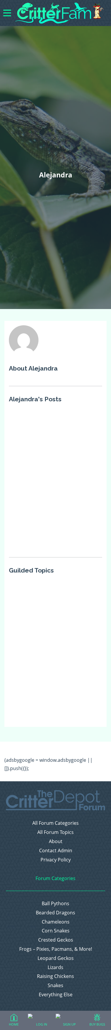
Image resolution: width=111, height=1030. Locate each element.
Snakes (55, 985)
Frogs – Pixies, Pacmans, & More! (55, 949)
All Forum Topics (55, 832)
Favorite (96, 417)
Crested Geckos (55, 940)
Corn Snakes (56, 931)
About (55, 841)
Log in (41, 1024)
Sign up (69, 1024)
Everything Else (56, 995)
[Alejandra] (23, 352)
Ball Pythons (55, 903)
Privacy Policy (56, 860)
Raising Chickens (55, 976)
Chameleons (56, 922)
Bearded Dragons (55, 913)
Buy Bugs (97, 1024)
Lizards (55, 967)
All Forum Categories (55, 823)
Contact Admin (55, 851)
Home (14, 1024)
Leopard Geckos (56, 958)
